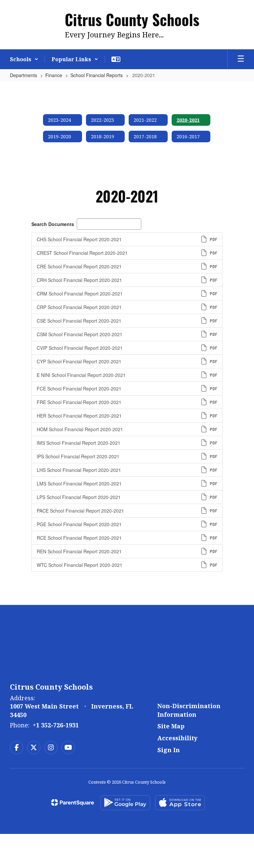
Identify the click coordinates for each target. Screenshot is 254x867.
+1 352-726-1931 (56, 725)
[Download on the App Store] (180, 802)
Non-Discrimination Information (189, 710)
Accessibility (177, 738)
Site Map (171, 726)
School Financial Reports (96, 75)
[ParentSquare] (73, 802)
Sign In (168, 750)
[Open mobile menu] (241, 59)
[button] (24, 59)
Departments (23, 75)
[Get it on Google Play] (125, 802)
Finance (53, 75)
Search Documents (52, 224)
